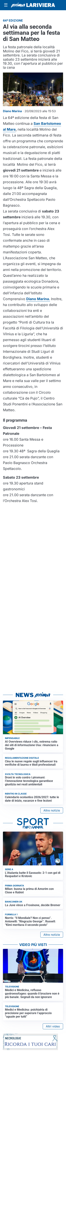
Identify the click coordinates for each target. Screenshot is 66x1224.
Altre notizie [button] (51, 810)
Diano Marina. (38, 299)
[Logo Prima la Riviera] (33, 5)
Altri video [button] (53, 1026)
